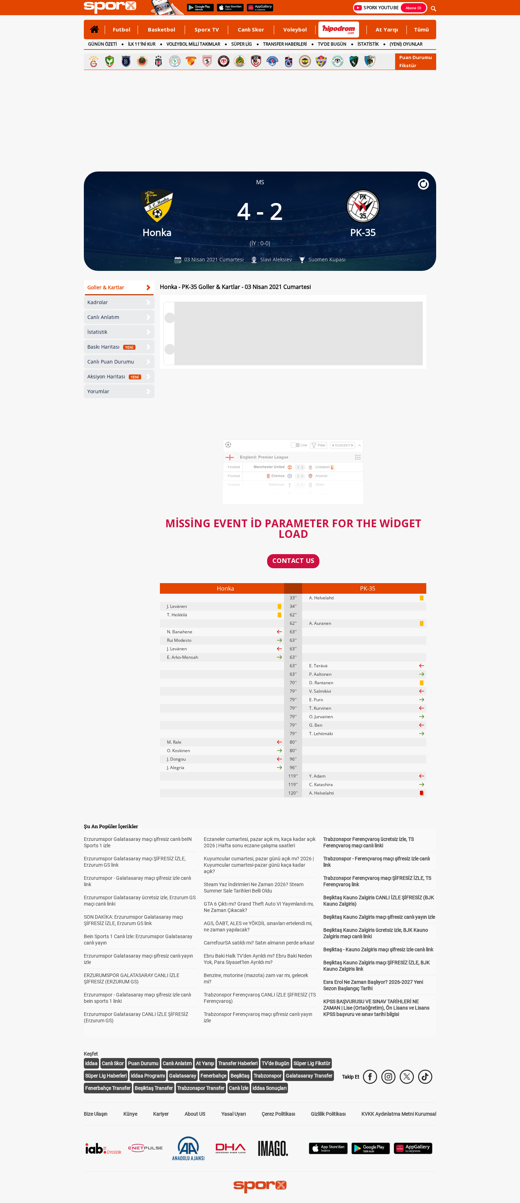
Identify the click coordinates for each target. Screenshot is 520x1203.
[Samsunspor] (207, 61)
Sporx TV (207, 29)
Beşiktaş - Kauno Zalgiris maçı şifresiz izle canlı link (378, 949)
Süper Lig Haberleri (106, 1076)
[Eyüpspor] (321, 61)
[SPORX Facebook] (370, 1077)
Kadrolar (97, 302)
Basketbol (161, 29)
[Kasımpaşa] (272, 61)
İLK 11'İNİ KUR (141, 44)
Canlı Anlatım (103, 317)
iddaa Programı (148, 1076)
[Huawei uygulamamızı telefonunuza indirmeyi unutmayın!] (258, 11)
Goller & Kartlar (105, 287)
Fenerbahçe (213, 1076)
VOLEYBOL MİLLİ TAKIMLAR (193, 44)
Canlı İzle (238, 1088)
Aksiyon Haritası (113, 376)
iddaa (91, 1063)
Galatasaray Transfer (309, 1076)
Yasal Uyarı (233, 1114)
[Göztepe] (191, 61)
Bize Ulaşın (96, 1114)
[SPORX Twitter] (407, 1077)
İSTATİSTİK (368, 44)
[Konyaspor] (337, 61)
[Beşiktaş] (158, 61)
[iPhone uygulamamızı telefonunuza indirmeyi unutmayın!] (228, 11)
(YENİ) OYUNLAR (406, 44)
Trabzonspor (268, 1076)
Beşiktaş (240, 1076)
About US (195, 1114)
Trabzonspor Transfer (201, 1088)
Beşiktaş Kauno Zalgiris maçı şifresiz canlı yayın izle (379, 917)
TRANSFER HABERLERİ (285, 44)
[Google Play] (370, 1152)
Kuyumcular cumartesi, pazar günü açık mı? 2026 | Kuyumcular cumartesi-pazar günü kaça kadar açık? (259, 865)
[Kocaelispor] (354, 61)
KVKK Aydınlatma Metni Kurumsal (399, 1114)
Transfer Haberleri (238, 1063)
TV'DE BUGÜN (332, 44)
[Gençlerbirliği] (142, 61)
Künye (130, 1114)
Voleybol (295, 29)
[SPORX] (260, 1187)
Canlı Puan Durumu (110, 361)
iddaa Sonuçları (270, 1088)
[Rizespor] (175, 61)
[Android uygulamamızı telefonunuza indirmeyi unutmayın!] (198, 11)
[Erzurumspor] (370, 61)
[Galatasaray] (93, 61)
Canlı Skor (251, 29)
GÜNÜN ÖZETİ (102, 44)
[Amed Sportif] (110, 61)
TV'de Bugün (275, 1063)
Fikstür (407, 65)
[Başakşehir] (126, 61)
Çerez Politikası (278, 1114)
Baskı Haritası (110, 346)
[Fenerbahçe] (305, 61)
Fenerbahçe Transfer (108, 1088)
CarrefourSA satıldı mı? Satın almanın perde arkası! (259, 943)
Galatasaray (182, 1076)
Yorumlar (98, 391)
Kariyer (161, 1114)
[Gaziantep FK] (256, 61)
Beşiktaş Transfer (154, 1088)
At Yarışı (387, 29)
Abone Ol (413, 7)
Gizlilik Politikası (328, 1114)
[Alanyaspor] (240, 61)
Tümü (421, 29)
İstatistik (97, 332)
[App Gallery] (413, 1152)
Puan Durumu (415, 57)
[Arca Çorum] (224, 61)
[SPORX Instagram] (388, 1077)
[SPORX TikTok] (425, 1077)
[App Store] (328, 1152)
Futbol (121, 29)
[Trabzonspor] (289, 61)
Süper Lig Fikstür (312, 1063)
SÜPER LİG (241, 44)
